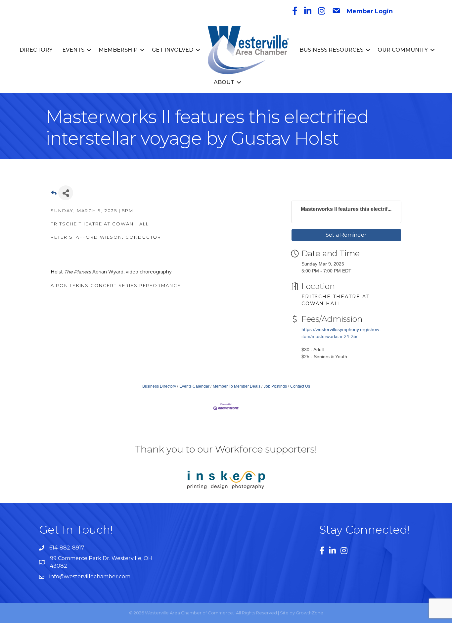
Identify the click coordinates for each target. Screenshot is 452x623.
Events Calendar (194, 386)
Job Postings (275, 386)
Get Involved (172, 50)
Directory (36, 50)
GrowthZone (309, 612)
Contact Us (300, 386)
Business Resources (331, 50)
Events (73, 50)
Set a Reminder (346, 235)
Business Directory (159, 386)
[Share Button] (65, 192)
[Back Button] (54, 194)
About (224, 82)
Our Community (403, 50)
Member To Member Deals (236, 386)
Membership (118, 50)
